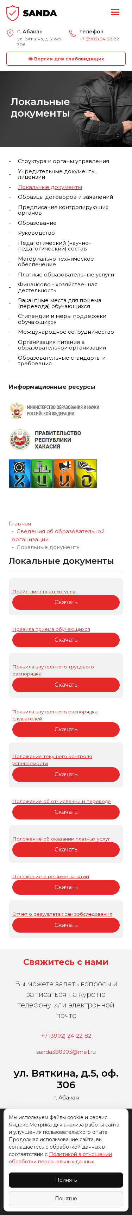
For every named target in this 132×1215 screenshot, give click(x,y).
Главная (20, 523)
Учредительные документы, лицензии (57, 174)
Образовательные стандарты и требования (62, 361)
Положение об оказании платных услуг (61, 839)
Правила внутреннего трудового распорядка (53, 670)
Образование (37, 223)
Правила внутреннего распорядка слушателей (55, 715)
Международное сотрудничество (66, 332)
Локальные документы (50, 187)
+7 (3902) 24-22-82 (99, 38)
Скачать (66, 602)
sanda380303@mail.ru (66, 1052)
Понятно (66, 1198)
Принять (66, 1180)
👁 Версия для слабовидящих (66, 58)
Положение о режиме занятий (50, 876)
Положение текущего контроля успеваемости (52, 759)
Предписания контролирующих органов (63, 210)
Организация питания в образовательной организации (62, 345)
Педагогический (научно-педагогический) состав (54, 246)
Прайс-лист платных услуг (44, 591)
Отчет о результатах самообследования (62, 914)
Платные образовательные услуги (66, 275)
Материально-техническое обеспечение (56, 262)
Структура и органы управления (63, 161)
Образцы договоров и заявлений (65, 197)
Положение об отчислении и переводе (61, 801)
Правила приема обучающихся (51, 629)
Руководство (36, 233)
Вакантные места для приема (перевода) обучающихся (59, 303)
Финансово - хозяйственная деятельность (58, 287)
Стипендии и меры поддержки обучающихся (62, 319)
